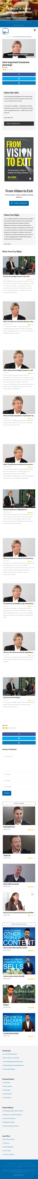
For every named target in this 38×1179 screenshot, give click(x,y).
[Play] (5, 54)
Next (34, 10)
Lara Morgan (6, 1082)
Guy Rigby (12, 36)
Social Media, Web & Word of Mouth (13, 1111)
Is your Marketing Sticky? (10, 1054)
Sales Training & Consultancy (11, 1058)
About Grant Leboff (8, 1139)
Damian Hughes (7, 1086)
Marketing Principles (9, 1122)
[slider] (18, 54)
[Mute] (30, 54)
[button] (35, 30)
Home (7, 36)
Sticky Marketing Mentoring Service (13, 1061)
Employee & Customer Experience (12, 1114)
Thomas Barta (7, 1097)
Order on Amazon (20, 203)
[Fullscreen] (32, 54)
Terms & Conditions (8, 1154)
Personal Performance (9, 1118)
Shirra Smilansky (7, 1094)
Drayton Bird (6, 1090)
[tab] (19, 123)
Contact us (6, 1143)
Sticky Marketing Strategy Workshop (13, 1065)
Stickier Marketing (8, 1147)
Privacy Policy (7, 1150)
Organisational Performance (11, 1126)
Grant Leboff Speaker (9, 1069)
